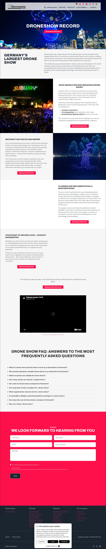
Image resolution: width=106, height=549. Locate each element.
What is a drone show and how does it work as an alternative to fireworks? (38, 367)
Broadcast (57, 520)
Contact (93, 7)
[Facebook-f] (93, 546)
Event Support (34, 516)
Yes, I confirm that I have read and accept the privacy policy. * (26, 464)
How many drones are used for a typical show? (27, 380)
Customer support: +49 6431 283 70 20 (89, 537)
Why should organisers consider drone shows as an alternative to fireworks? (39, 371)
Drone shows (10, 512)
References (81, 514)
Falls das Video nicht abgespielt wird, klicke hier (53, 334)
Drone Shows (52, 7)
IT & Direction (58, 522)
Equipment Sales (35, 522)
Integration (33, 526)
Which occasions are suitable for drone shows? (27, 376)
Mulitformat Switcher (61, 512)
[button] (53, 367)
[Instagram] (97, 546)
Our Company (82, 7)
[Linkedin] (100, 546)
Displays (56, 518)
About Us (80, 512)
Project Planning (35, 514)
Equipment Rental (36, 520)
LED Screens (57, 514)
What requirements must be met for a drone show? (29, 392)
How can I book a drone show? (21, 404)
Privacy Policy (16, 537)
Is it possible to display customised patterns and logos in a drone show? (37, 396)
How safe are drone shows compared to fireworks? (29, 384)
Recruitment (34, 518)
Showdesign (33, 512)
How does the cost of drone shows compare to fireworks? (31, 400)
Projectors (57, 516)
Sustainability (82, 518)
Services (62, 7)
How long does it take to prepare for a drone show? (29, 388)
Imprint (7, 537)
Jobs (78, 516)
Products (71, 7)
